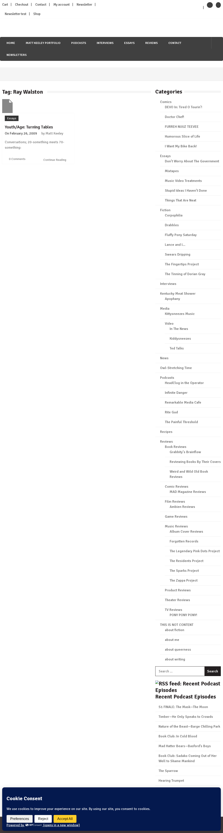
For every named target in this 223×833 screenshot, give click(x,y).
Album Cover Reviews (186, 531)
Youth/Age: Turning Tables (29, 127)
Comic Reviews (176, 486)
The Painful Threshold (181, 422)
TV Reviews (173, 610)
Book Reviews (175, 447)
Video (169, 323)
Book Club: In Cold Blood (178, 736)
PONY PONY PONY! (183, 615)
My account (61, 5)
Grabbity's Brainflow (185, 452)
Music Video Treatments (183, 181)
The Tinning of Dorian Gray (185, 274)
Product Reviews (178, 590)
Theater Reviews (177, 600)
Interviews (105, 43)
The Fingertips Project (182, 264)
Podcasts (78, 43)
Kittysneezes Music (180, 314)
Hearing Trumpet (171, 780)
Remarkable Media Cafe (183, 402)
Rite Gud (171, 412)
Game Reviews (176, 516)
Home (11, 43)
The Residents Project (186, 561)
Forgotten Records (184, 541)
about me (172, 640)
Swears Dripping (177, 254)
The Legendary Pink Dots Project (195, 551)
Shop (37, 14)
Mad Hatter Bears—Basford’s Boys (185, 746)
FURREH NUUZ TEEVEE (182, 127)
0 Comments (17, 159)
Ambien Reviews (182, 507)
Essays (129, 43)
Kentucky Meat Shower (178, 293)
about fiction (174, 630)
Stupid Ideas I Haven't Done (186, 190)
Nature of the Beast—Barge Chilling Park (189, 726)
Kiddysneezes (180, 338)
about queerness (178, 649)
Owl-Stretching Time (176, 368)
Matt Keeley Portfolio (43, 43)
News (164, 358)
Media (164, 308)
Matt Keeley (54, 133)
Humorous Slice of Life (182, 136)
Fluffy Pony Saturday (181, 235)
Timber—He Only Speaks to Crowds (186, 717)
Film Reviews (175, 501)
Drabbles (172, 225)
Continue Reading (55, 160)
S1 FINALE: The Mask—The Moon (183, 707)
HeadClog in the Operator (184, 383)
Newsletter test (15, 14)
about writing (175, 659)
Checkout (21, 5)
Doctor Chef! (174, 117)
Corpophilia (173, 215)
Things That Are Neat (180, 200)
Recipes (166, 432)
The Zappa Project (184, 580)
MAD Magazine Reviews (188, 492)
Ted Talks (177, 348)
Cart (5, 5)
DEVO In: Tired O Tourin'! (183, 107)
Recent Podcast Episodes (185, 696)
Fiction (165, 210)
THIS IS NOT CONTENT (176, 625)
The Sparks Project (184, 571)
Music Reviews (176, 526)
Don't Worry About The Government (192, 161)
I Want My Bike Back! (181, 146)
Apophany (172, 299)
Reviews (151, 43)
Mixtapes (172, 171)
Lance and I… (175, 245)
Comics (166, 102)
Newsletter (84, 5)
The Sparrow (168, 771)
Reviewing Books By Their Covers (195, 462)
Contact (40, 5)
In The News (179, 329)
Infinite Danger (176, 393)
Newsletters (17, 55)
